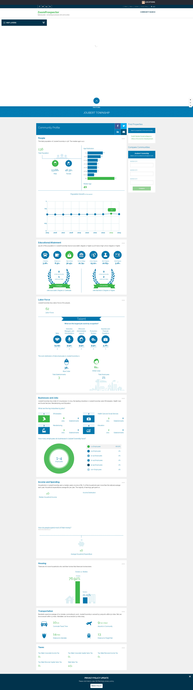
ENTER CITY (134, 161)
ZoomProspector (48, 12)
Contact (137, 6)
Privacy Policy (144, 6)
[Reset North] (190, 105)
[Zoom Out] (190, 102)
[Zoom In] (190, 99)
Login (153, 6)
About (125, 6)
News (131, 6)
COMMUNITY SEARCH (147, 12)
